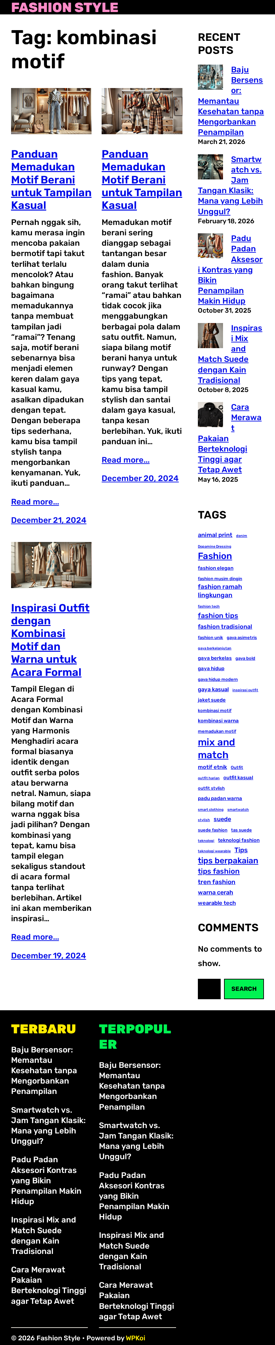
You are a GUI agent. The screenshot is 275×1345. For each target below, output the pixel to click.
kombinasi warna (218, 721)
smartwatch (238, 809)
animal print (215, 534)
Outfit (237, 767)
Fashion (215, 556)
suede (222, 818)
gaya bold (245, 658)
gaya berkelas (215, 658)
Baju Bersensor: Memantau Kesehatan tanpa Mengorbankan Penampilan (231, 101)
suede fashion (212, 830)
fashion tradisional (225, 626)
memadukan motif (217, 731)
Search (244, 989)
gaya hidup (211, 668)
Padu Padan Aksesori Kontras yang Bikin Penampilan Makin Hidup (230, 270)
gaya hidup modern (218, 679)
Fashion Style (64, 7)
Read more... (35, 501)
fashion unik (210, 637)
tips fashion (219, 871)
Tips (241, 850)
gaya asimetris (242, 637)
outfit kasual (238, 778)
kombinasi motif (214, 710)
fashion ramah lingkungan (220, 591)
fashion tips (218, 615)
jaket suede (212, 700)
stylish (204, 820)
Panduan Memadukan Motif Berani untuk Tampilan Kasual (51, 180)
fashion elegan (215, 568)
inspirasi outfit (245, 690)
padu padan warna (220, 798)
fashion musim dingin (220, 578)
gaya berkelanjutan (214, 648)
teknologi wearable (214, 851)
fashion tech (209, 606)
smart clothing (211, 809)
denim (241, 536)
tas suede (241, 830)
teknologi (206, 841)
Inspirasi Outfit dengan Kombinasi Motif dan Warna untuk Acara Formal (50, 640)
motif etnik (212, 767)
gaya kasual (213, 689)
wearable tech (217, 903)
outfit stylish (211, 788)
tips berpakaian (228, 860)
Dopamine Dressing (214, 546)
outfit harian (209, 778)
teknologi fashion (239, 840)
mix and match (216, 748)
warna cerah (215, 892)
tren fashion (216, 882)
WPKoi (135, 1338)
